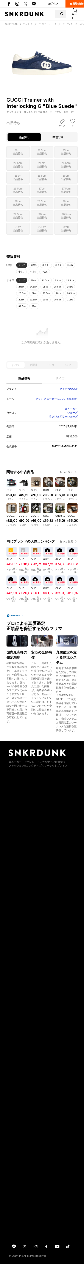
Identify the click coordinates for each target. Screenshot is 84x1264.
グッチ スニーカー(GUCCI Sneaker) (57, 398)
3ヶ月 (68, 365)
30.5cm (57, 300)
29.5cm (33, 300)
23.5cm (70, 280)
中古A (58, 265)
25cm (45, 287)
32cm (34, 306)
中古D (33, 272)
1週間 (33, 365)
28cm (58, 293)
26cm (70, 287)
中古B (70, 265)
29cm (21, 300)
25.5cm (57, 287)
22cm (33, 280)
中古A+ (46, 265)
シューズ (72, 412)
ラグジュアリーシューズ (63, 416)
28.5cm (71, 293)
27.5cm (46, 293)
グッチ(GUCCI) (69, 388)
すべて (22, 265)
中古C (21, 272)
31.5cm (22, 306)
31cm (70, 300)
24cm (21, 287)
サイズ (59, 378)
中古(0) (58, 137)
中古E (45, 272)
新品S (34, 265)
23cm (58, 280)
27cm (34, 293)
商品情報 (24, 378)
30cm (45, 300)
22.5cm (45, 280)
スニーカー (71, 408)
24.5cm (33, 287)
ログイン (53, 3)
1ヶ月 (50, 365)
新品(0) (24, 137)
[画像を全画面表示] (42, 54)
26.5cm (22, 293)
